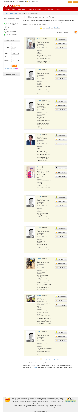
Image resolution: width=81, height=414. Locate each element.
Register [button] (75, 2)
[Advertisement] (40, 386)
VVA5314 (39, 167)
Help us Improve (70, 401)
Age (8, 47)
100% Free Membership (35, 9)
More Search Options (10, 68)
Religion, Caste (40, 44)
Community (6, 60)
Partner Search (22, 9)
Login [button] (69, 2)
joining (73, 22)
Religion (7, 57)
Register (8, 9)
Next (58, 27)
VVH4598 (39, 227)
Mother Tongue (40, 47)
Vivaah (6, 13)
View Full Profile (61, 48)
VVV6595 (39, 295)
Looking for (6, 43)
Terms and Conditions (44, 410)
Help (57, 9)
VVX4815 (39, 331)
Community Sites (48, 9)
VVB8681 (39, 69)
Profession (39, 50)
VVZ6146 (39, 134)
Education (39, 53)
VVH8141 (39, 196)
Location (39, 57)
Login (13, 9)
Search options (13, 13)
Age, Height (39, 41)
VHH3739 (39, 38)
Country (7, 53)
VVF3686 (39, 100)
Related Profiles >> (11, 74)
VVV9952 (39, 258)
